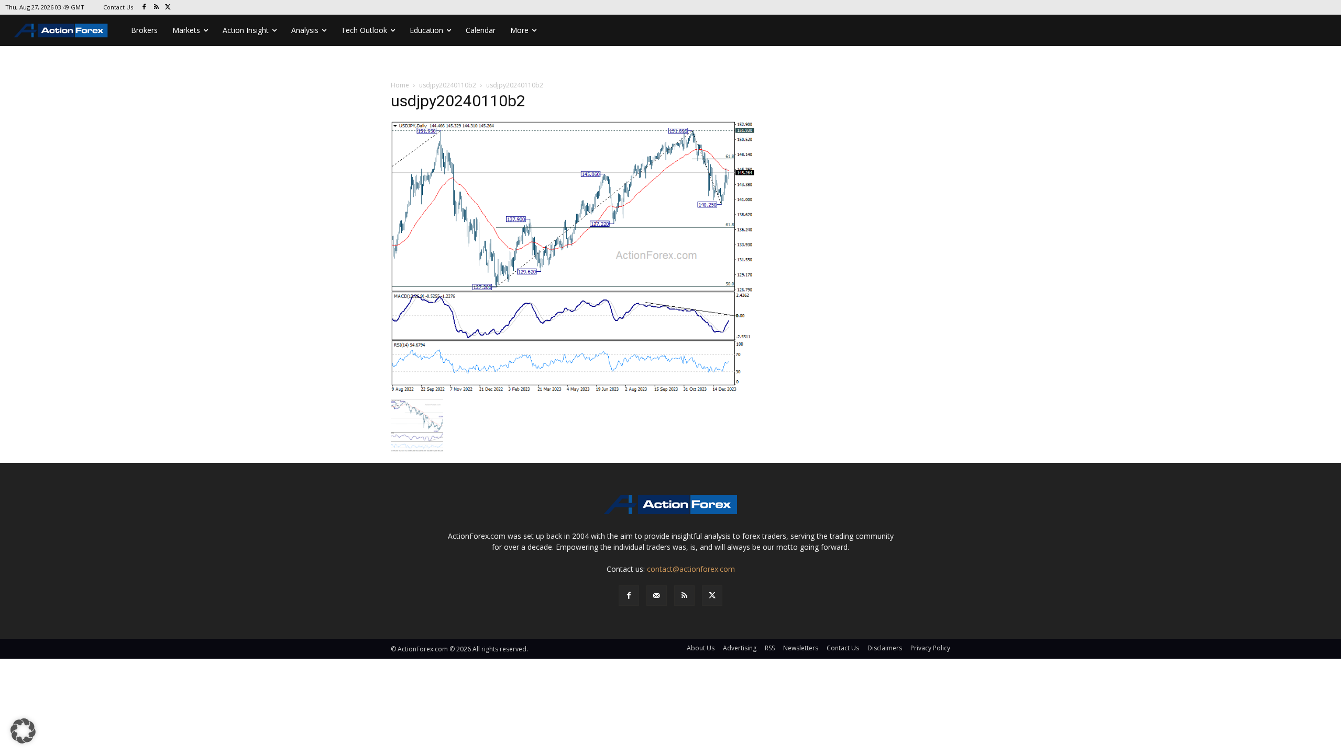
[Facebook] (144, 8)
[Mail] (656, 595)
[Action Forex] (61, 30)
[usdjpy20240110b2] (573, 256)
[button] (23, 731)
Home (400, 85)
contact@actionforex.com (691, 569)
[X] (168, 8)
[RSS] (156, 8)
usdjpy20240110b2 (447, 85)
